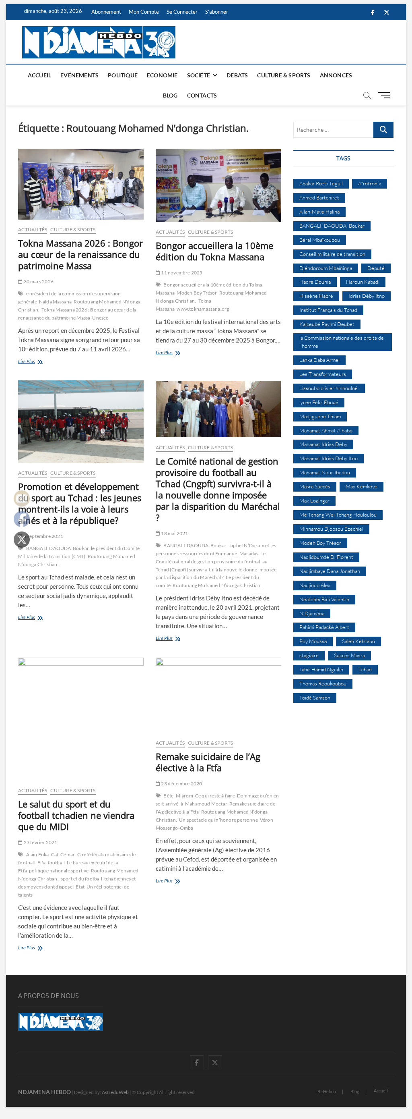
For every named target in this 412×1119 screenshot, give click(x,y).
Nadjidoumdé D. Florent (326, 557)
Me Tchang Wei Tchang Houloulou (338, 514)
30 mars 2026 (38, 281)
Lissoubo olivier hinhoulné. (329, 388)
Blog (170, 95)
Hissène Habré (316, 296)
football (56, 862)
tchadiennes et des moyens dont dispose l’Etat (77, 883)
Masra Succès (314, 486)
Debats (237, 75)
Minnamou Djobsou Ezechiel (331, 528)
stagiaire (309, 655)
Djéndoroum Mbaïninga (325, 268)
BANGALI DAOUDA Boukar (57, 548)
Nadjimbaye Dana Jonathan (329, 571)
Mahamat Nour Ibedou (324, 472)
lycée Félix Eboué (318, 402)
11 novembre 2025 (181, 273)
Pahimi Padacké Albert (324, 627)
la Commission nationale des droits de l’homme (341, 341)
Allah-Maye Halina (319, 211)
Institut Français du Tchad (328, 310)
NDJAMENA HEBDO (44, 1091)
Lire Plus (38, 362)
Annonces (336, 75)
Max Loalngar (314, 500)
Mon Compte (144, 11)
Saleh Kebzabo (358, 641)
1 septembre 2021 (43, 536)
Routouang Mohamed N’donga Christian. (217, 585)
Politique (123, 75)
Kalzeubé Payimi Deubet (326, 324)
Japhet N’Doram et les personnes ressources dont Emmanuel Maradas (216, 549)
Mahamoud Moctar (206, 804)
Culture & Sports (283, 75)
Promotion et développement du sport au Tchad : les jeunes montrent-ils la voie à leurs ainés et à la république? (79, 503)
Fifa (41, 862)
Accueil (39, 75)
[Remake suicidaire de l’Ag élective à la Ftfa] (218, 695)
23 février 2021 (40, 842)
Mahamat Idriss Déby (323, 444)
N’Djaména (311, 613)
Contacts (202, 95)
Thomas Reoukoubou (322, 683)
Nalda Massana (55, 302)
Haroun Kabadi (362, 281)
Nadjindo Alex (314, 585)
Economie (162, 75)
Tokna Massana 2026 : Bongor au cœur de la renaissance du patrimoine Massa (80, 254)
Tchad (365, 669)
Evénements (79, 75)
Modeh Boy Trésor (197, 293)
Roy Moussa (313, 641)
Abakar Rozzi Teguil (321, 183)
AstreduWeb (115, 1092)
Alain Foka (37, 854)
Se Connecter (182, 11)
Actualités (32, 229)
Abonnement (106, 11)
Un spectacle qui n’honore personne (218, 820)
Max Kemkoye (361, 486)
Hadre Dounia (315, 281)
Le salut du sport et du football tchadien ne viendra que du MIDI (76, 815)
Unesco (100, 318)
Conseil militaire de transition (332, 254)
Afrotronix (369, 183)
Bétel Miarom (178, 796)
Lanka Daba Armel (319, 360)
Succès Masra (349, 655)
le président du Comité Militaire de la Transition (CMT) (79, 552)
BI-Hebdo (326, 1091)
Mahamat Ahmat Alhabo (325, 430)
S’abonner (216, 11)
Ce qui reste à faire (215, 796)
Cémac (67, 854)
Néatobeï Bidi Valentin (324, 599)
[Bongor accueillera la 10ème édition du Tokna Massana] (218, 185)
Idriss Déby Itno (366, 296)
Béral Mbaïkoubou (319, 240)
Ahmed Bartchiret (319, 197)
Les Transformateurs (322, 374)
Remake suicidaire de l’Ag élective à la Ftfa (208, 762)
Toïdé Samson (314, 697)
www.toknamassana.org (203, 309)
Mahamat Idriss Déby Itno (328, 458)
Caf (55, 854)
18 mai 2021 (174, 533)
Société (198, 75)
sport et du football (81, 879)
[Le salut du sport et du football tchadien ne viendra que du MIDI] (81, 719)
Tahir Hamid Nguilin (321, 669)
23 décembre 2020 (181, 784)
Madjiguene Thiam (320, 416)
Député (376, 268)
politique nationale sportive (59, 871)
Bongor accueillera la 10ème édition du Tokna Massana (214, 251)
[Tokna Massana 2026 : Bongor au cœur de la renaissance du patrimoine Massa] (81, 184)
